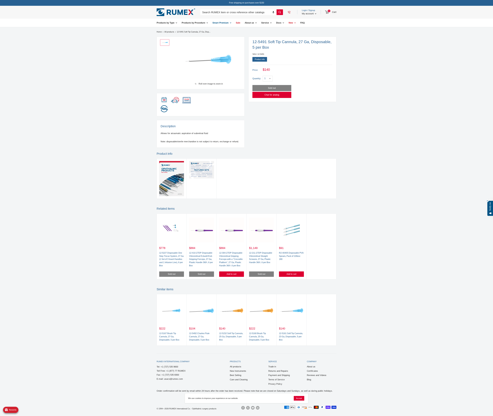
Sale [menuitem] (238, 22)
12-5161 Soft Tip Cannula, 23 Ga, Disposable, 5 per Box (291, 336)
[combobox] (238, 12)
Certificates (312, 371)
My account (308, 13)
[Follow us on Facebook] (243, 407)
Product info (260, 59)
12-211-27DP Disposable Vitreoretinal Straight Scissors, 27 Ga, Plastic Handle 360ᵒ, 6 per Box (260, 257)
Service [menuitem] (265, 22)
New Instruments (238, 371)
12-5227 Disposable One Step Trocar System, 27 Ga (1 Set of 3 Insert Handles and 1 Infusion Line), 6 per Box (171, 259)
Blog (309, 379)
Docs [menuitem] (278, 22)
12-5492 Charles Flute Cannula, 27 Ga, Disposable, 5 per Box (199, 336)
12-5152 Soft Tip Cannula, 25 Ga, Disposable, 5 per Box (231, 336)
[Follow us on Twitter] (248, 407)
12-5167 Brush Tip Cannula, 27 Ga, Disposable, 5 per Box (169, 336)
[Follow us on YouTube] (253, 407)
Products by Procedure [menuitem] (193, 22)
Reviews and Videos (316, 375)
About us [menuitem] (249, 22)
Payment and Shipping (279, 375)
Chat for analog (271, 95)
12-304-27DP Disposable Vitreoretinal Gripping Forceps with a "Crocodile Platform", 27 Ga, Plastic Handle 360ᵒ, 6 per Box (231, 259)
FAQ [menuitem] (302, 22)
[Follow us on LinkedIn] (257, 407)
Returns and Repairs (278, 371)
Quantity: (256, 78)
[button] (273, 12)
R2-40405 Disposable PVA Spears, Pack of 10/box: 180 (291, 256)
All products (235, 366)
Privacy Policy (275, 384)
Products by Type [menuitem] (165, 22)
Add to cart (231, 274)
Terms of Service (276, 379)
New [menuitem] (291, 22)
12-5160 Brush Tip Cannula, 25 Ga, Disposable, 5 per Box (259, 336)
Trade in (272, 366)
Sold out (272, 88)
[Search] (280, 12)
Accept (299, 398)
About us (311, 366)
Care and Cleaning (239, 379)
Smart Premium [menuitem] (220, 22)
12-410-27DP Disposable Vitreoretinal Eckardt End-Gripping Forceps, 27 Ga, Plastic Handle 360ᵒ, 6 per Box (201, 259)
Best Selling (235, 375)
